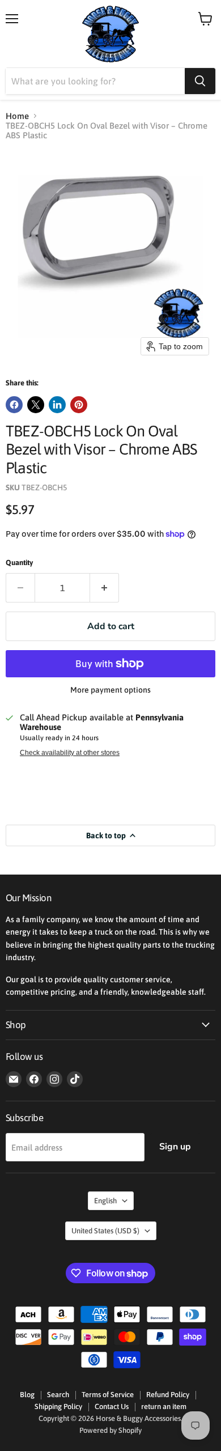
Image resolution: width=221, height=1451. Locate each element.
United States (105, 1231)
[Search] (200, 81)
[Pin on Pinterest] (78, 404)
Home (17, 116)
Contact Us (112, 1406)
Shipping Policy (58, 1406)
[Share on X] (35, 404)
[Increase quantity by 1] (104, 588)
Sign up (175, 1146)
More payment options (110, 689)
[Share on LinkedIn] (57, 404)
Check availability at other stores (70, 753)
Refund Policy (167, 1394)
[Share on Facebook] (14, 404)
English (105, 1201)
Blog (27, 1394)
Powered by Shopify (110, 1430)
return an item (163, 1406)
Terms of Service (108, 1394)
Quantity (19, 562)
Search (58, 1394)
